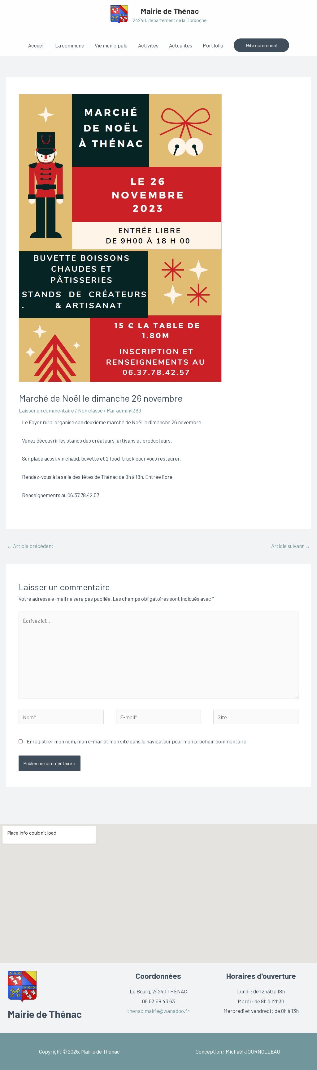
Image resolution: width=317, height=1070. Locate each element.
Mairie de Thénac (170, 11)
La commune (69, 45)
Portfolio (213, 45)
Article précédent (30, 546)
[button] (261, 45)
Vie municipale (111, 45)
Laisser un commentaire (46, 410)
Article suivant (290, 546)
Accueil (36, 45)
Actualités (180, 45)
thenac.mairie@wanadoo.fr (158, 1011)
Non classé (90, 410)
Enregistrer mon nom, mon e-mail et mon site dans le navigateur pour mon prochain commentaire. (137, 741)
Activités (148, 45)
